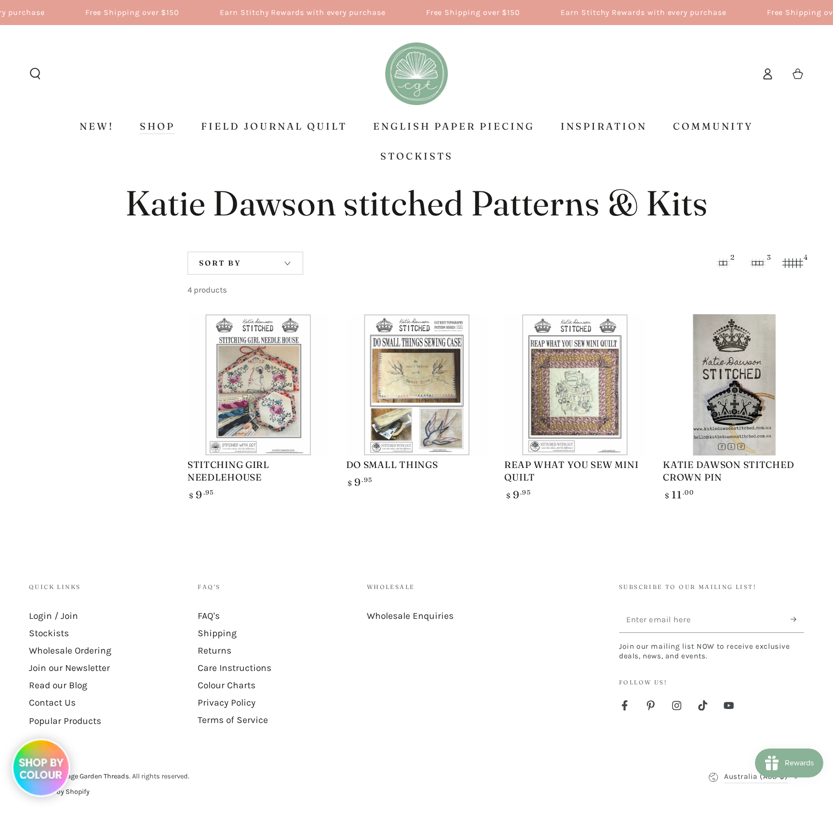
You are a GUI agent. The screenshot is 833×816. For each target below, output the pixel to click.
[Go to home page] (416, 73)
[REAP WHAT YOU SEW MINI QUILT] (574, 384)
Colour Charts (226, 685)
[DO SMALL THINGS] (416, 384)
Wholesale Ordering (70, 650)
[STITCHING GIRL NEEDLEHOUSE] (258, 384)
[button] (35, 74)
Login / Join (53, 615)
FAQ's (209, 615)
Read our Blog (58, 685)
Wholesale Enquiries (410, 615)
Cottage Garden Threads (91, 776)
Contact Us (52, 702)
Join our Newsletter (69, 667)
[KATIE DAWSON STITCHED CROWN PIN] (733, 384)
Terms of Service (233, 719)
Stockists (49, 633)
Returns (214, 650)
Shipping (217, 633)
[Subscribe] (797, 619)
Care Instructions (234, 667)
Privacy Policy (226, 702)
